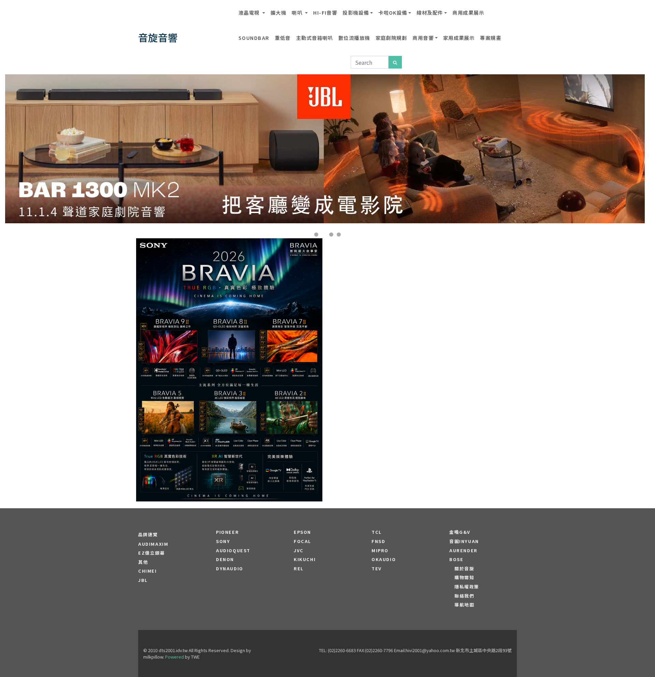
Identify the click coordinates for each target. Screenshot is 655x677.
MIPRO (380, 550)
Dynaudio (229, 568)
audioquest (233, 550)
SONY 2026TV (229, 349)
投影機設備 (356, 12)
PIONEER (227, 532)
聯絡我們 (464, 595)
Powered (174, 656)
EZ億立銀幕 (151, 553)
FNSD (378, 541)
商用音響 (423, 37)
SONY (223, 541)
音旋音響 (158, 37)
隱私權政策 (466, 586)
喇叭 (298, 12)
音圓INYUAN (464, 541)
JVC (299, 550)
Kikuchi (305, 559)
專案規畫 (490, 37)
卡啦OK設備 (392, 12)
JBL (143, 580)
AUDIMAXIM (153, 544)
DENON (225, 559)
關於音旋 (464, 568)
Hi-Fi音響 (325, 12)
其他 (143, 562)
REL (299, 568)
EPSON (302, 532)
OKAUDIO (384, 559)
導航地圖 (464, 604)
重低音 (283, 37)
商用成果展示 (468, 12)
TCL (377, 532)
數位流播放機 (354, 37)
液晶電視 (249, 12)
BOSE (456, 559)
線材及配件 (430, 12)
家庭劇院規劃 (391, 37)
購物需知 (464, 577)
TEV (377, 568)
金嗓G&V (459, 532)
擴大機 (278, 12)
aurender (463, 550)
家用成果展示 (459, 37)
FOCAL (302, 541)
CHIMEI (147, 571)
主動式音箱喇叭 (314, 37)
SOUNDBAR (254, 37)
